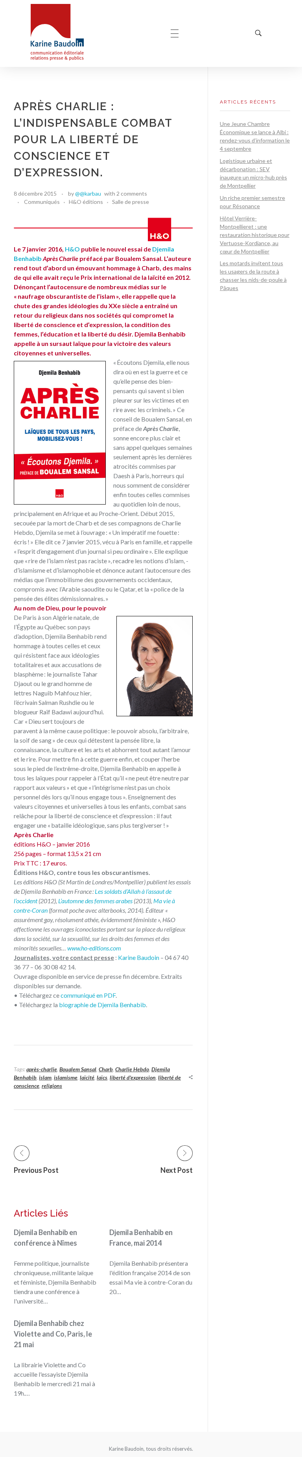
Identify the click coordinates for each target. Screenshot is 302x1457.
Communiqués (42, 201)
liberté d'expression (133, 1077)
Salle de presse (130, 201)
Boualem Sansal (77, 1069)
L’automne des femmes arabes (95, 900)
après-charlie (41, 1069)
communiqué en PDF (88, 995)
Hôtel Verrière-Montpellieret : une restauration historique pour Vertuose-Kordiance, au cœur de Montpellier (254, 235)
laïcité (87, 1077)
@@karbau (88, 193)
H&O (72, 249)
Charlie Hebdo (132, 1069)
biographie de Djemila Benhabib (102, 1004)
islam (45, 1077)
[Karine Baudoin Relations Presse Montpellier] (57, 32)
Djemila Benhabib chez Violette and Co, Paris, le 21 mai (53, 1334)
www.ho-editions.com (94, 948)
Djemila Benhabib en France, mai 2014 (141, 1237)
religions (52, 1085)
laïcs (102, 1077)
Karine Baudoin (139, 957)
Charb (106, 1069)
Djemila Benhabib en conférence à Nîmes (45, 1237)
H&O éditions (86, 201)
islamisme (65, 1077)
